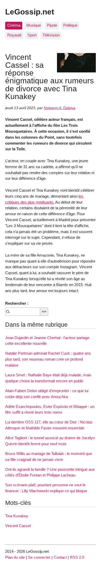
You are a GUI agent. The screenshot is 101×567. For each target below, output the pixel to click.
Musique (33, 25)
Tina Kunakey (16, 516)
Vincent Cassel (18, 526)
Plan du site (15, 557)
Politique (70, 25)
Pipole (52, 25)
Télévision (51, 35)
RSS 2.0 (77, 557)
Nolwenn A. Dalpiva (59, 108)
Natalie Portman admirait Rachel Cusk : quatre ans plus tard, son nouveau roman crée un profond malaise (48, 359)
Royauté (14, 35)
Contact (60, 557)
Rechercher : (16, 303)
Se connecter (39, 557)
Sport (32, 35)
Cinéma (13, 25)
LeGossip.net (29, 11)
